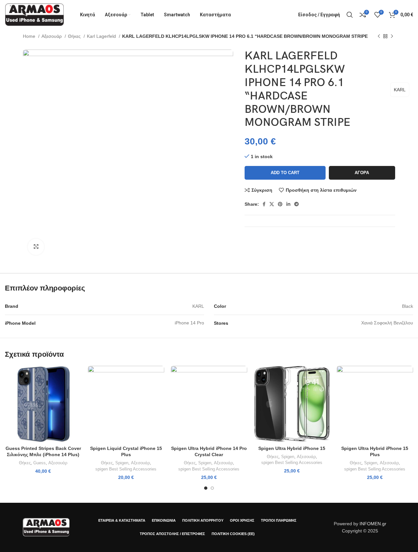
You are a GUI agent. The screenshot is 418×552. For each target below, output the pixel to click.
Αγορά (362, 172)
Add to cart (285, 172)
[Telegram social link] (296, 204)
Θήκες (75, 36)
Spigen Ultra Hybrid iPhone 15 (291, 448)
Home (30, 36)
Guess (39, 462)
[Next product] (392, 36)
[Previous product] (379, 36)
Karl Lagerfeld (102, 36)
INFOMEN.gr (373, 523)
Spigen (121, 462)
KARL (400, 89)
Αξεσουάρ (52, 36)
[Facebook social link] (264, 204)
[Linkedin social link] (288, 204)
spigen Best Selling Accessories (125, 469)
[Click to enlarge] (36, 247)
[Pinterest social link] (280, 204)
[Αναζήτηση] (349, 14)
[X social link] (271, 204)
